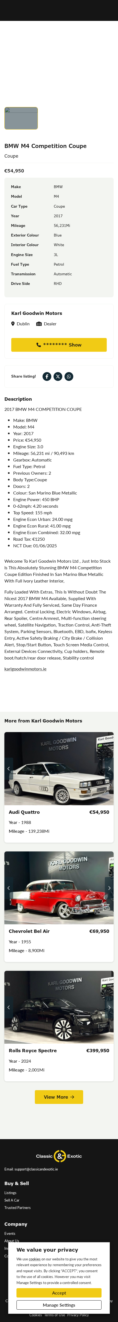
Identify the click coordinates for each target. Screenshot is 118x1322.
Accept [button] (59, 1293)
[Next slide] (109, 769)
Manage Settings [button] (59, 1305)
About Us (11, 1240)
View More (56, 1097)
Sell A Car (11, 1200)
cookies (35, 1258)
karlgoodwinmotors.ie (25, 669)
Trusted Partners (17, 1207)
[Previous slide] (8, 769)
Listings (10, 1192)
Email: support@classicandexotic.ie (31, 1169)
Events (9, 1233)
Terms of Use (54, 1314)
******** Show (62, 345)
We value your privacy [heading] (47, 1249)
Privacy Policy (78, 1314)
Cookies (35, 1314)
